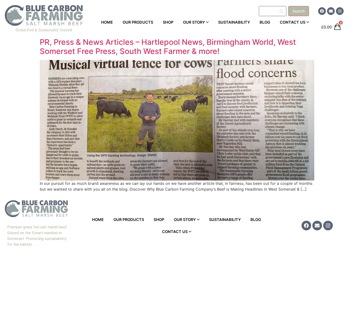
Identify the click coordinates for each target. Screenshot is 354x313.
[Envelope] (331, 11)
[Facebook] (322, 11)
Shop (168, 22)
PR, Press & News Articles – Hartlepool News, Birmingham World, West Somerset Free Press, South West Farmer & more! (168, 46)
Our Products (138, 22)
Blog (265, 22)
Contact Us (292, 22)
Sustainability (234, 22)
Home (107, 22)
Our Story (194, 22)
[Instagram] (340, 11)
